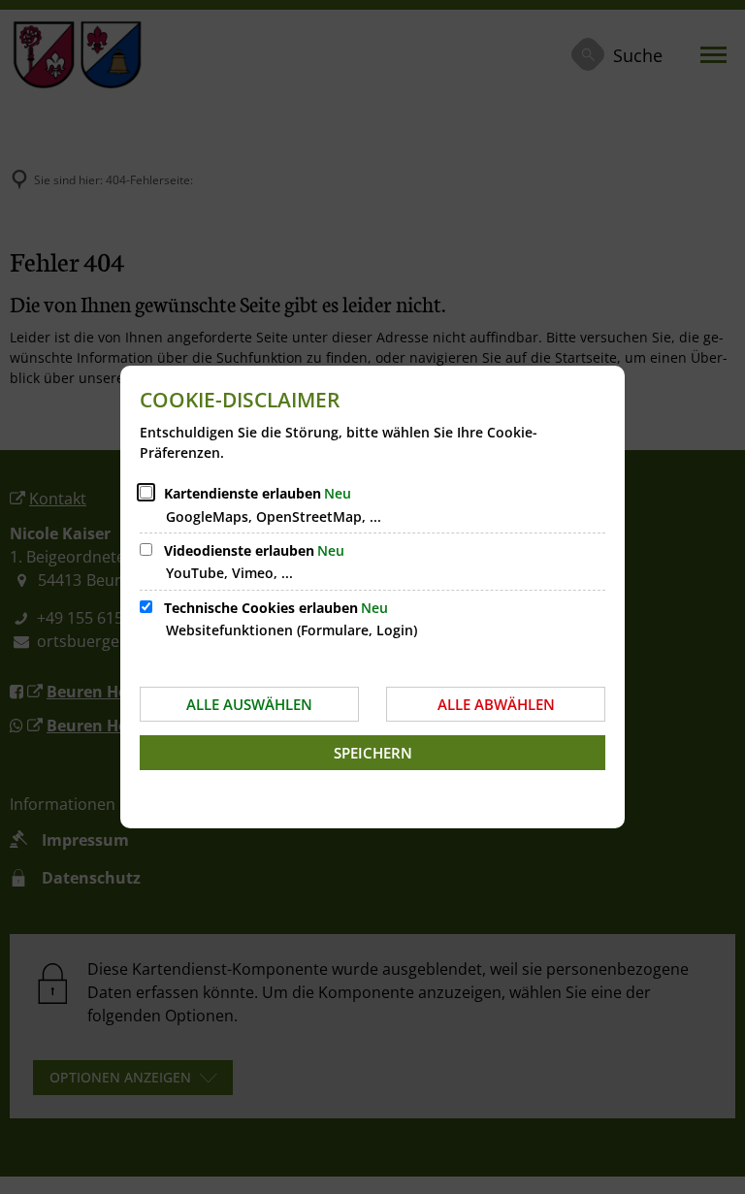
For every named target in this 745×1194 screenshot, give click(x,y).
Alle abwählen (496, 704)
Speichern (373, 752)
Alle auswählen (249, 704)
